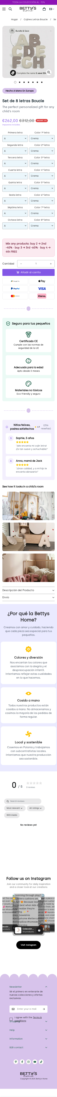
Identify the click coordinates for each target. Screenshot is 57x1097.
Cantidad (8, 263)
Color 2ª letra (42, 145)
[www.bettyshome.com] (28, 9)
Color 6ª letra (42, 195)
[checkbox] (12, 815)
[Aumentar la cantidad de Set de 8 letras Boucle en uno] (50, 263)
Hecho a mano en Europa (20, 90)
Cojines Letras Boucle (36, 19)
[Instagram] (28, 1061)
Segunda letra (15, 145)
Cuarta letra (15, 170)
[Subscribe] (44, 1009)
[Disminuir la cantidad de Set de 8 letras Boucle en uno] (21, 263)
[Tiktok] (41, 1061)
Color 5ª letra (42, 182)
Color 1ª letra (42, 132)
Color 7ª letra (42, 207)
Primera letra (15, 132)
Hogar (14, 19)
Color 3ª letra (42, 157)
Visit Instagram (28, 945)
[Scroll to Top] (51, 1080)
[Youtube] (34, 1061)
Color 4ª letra (42, 170)
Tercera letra (15, 157)
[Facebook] (22, 1061)
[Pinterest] (15, 1061)
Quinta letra (15, 182)
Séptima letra (15, 207)
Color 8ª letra (42, 220)
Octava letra (15, 220)
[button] (44, 9)
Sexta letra (15, 195)
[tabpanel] (28, 828)
